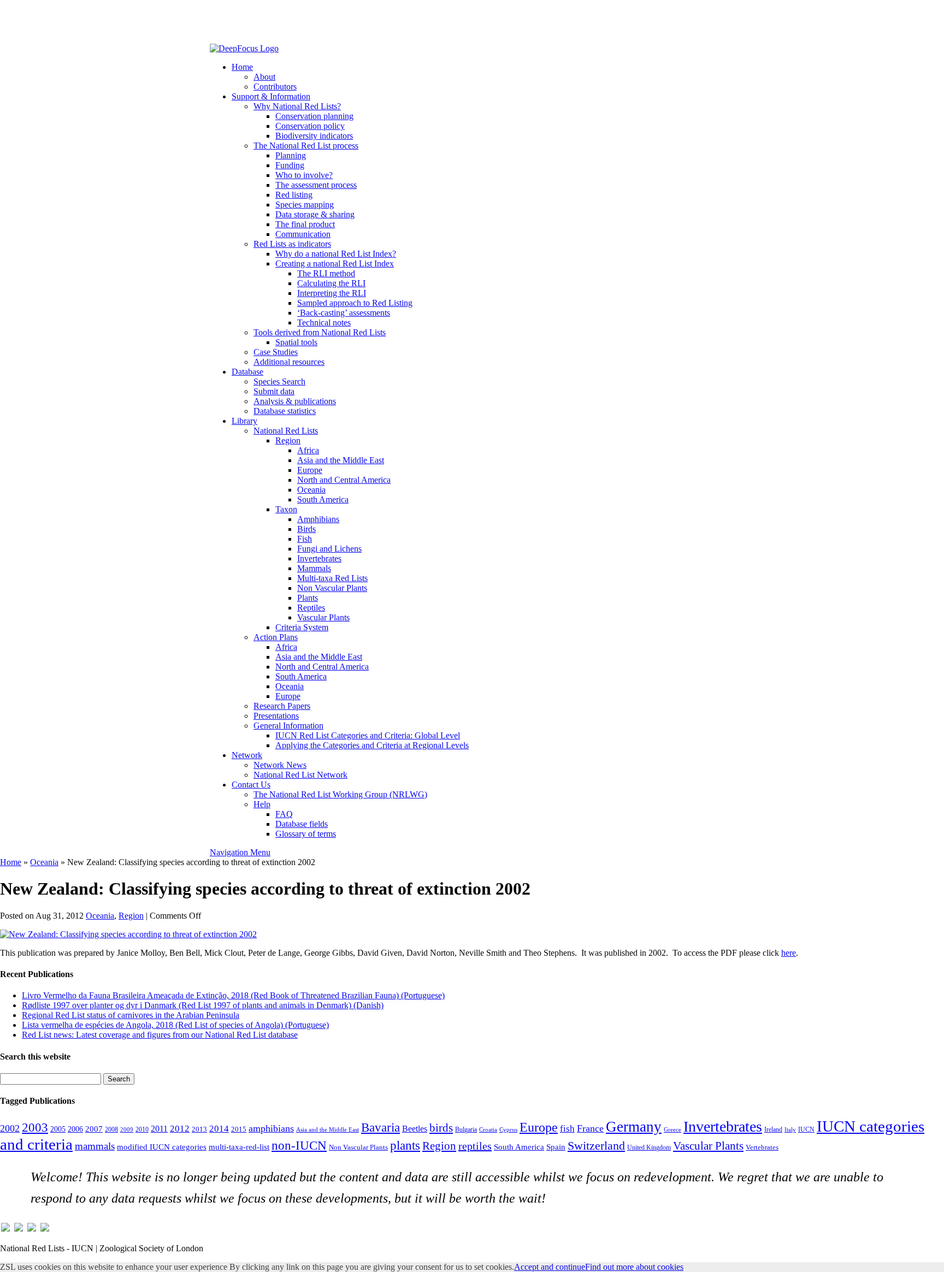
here (788, 952)
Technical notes (324, 322)
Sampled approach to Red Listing (354, 302)
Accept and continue (549, 1266)
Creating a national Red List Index (334, 263)
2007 (94, 1129)
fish (567, 1128)
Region (287, 440)
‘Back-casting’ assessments (343, 312)
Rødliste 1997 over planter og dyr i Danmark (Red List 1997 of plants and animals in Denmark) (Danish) (203, 1005)
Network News (279, 765)
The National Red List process (305, 145)
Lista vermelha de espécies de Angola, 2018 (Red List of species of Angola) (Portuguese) (175, 1025)
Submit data (273, 391)
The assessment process (316, 185)
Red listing (293, 194)
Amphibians (318, 519)
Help (261, 804)
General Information (288, 725)
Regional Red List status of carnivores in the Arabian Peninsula (130, 1015)
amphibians (271, 1128)
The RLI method (326, 273)
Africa (308, 450)
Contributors (275, 86)
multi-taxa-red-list (239, 1146)
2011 (159, 1128)
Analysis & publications (294, 401)
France (590, 1128)
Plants (307, 597)
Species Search (279, 381)
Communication (303, 234)
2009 (126, 1129)
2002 (10, 1128)
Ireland (773, 1129)
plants (405, 1145)
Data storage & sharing (315, 214)
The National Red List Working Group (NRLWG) (340, 794)
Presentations (276, 715)
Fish (304, 538)
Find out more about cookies (634, 1266)
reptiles (475, 1146)
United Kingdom (649, 1147)
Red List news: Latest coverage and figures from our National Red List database (160, 1034)
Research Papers (281, 706)
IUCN (806, 1129)
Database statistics (284, 411)
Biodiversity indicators (314, 135)
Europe (309, 470)
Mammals (314, 568)
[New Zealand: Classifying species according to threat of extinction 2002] (128, 934)
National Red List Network (300, 774)
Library (244, 420)
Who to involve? (304, 175)
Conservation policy (310, 126)
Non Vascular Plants (332, 588)
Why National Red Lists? (297, 106)
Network (247, 755)
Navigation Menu (240, 852)
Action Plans (275, 637)
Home (242, 67)
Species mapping (304, 204)
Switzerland (596, 1145)
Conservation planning (314, 116)
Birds (306, 529)
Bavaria (380, 1127)
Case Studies (275, 352)
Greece (672, 1130)
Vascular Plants (323, 617)
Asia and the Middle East (340, 460)
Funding (289, 165)
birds (441, 1127)
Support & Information (271, 96)
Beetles (414, 1128)
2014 (219, 1128)
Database (247, 371)
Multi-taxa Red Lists (332, 578)
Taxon (286, 509)
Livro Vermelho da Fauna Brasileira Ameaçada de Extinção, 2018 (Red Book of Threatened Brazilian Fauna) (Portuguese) (233, 995)
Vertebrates (762, 1147)
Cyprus (508, 1130)
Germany (634, 1127)
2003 (35, 1127)
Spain (555, 1147)
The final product (305, 224)
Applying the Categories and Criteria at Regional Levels (372, 745)
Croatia (488, 1130)
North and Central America (344, 479)
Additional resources (288, 361)
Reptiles (311, 607)
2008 (111, 1129)
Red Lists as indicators (292, 244)
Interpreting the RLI (331, 293)
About (264, 76)
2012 (180, 1128)
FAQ (284, 814)
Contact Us (251, 784)
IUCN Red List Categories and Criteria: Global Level (367, 735)
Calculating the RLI (331, 283)
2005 (58, 1129)
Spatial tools (296, 342)
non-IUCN (299, 1145)
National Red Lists (285, 430)
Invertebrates (319, 558)
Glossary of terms (305, 833)
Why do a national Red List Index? (335, 253)
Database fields (301, 824)
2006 (75, 1129)
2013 (199, 1129)
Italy (790, 1130)
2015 (238, 1129)
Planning (290, 155)
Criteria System (301, 627)
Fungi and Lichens (329, 548)
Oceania (311, 489)
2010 (142, 1129)
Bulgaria (466, 1129)
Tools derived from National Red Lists (319, 332)
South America (323, 499)
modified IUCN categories (161, 1147)
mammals (95, 1146)
